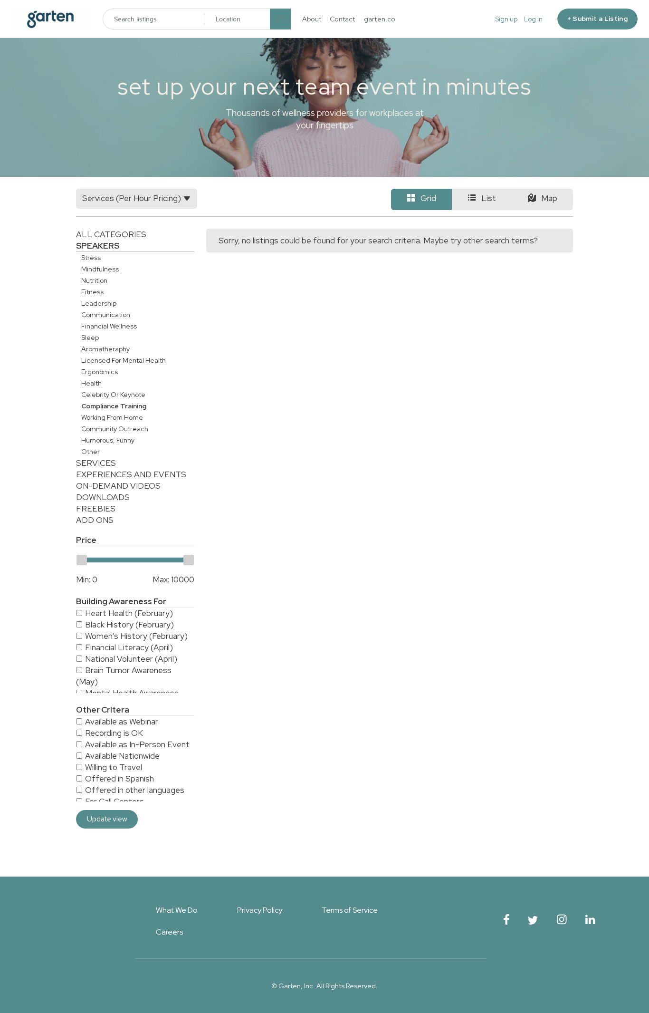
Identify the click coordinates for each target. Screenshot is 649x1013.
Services (96, 463)
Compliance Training (113, 406)
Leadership (98, 303)
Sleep (90, 337)
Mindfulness (100, 269)
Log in (533, 19)
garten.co (379, 19)
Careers (169, 932)
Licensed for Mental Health (123, 360)
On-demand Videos (118, 486)
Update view (107, 819)
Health (91, 383)
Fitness (92, 292)
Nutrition (94, 280)
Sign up (506, 19)
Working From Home (112, 417)
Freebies (95, 508)
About (311, 19)
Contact (342, 19)
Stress (91, 257)
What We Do (177, 910)
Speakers (97, 246)
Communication (105, 314)
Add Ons (95, 520)
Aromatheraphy (105, 349)
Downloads (103, 497)
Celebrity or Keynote (113, 394)
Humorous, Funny (107, 440)
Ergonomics (99, 371)
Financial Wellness (109, 326)
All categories (111, 234)
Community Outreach (114, 428)
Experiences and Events (131, 474)
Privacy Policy (259, 910)
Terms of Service (350, 910)
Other (90, 451)
